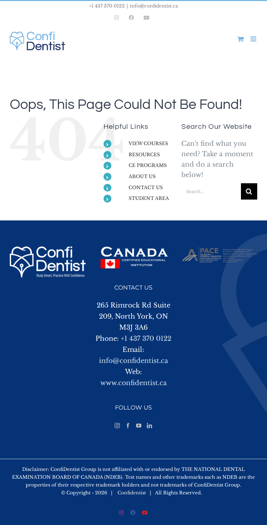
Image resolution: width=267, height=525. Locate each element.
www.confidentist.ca (133, 383)
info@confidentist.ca (154, 6)
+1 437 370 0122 (146, 338)
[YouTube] (138, 425)
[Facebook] (128, 425)
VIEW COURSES (148, 143)
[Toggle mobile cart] (240, 39)
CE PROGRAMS (148, 165)
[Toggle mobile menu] (253, 39)
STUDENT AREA (149, 198)
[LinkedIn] (149, 425)
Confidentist (132, 493)
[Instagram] (117, 425)
